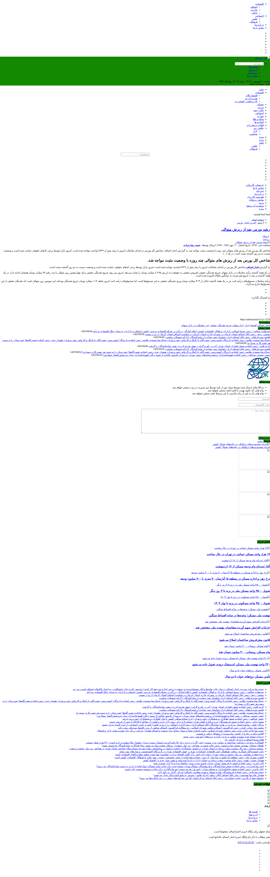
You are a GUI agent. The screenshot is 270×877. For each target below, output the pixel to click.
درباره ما (259, 24)
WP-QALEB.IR (246, 842)
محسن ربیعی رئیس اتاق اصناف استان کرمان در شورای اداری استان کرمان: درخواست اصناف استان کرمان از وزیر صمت (207, 334)
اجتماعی (259, 16)
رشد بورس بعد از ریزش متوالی (245, 229)
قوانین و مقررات (255, 125)
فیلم (261, 143)
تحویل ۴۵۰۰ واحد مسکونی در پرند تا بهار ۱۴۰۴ (242, 603)
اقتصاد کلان (251, 95)
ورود (261, 202)
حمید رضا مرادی (191, 245)
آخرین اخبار (250, 222)
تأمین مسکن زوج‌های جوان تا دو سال (247, 676)
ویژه (261, 137)
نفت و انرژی (251, 98)
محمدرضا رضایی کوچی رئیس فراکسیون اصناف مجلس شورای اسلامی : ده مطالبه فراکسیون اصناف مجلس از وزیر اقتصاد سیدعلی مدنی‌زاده (191, 727)
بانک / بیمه (258, 110)
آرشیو (261, 441)
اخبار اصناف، (253, 267)
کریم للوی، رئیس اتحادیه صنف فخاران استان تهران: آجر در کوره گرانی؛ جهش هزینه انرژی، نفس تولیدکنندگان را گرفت (209, 346)
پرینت (266, 239)
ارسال (265, 236)
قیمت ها (253, 67)
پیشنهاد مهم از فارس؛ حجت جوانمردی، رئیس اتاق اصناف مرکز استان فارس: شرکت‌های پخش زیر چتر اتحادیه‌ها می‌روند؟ (201, 778)
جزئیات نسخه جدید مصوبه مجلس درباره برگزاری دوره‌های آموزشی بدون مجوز (223, 736)
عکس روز (258, 128)
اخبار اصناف (263, 325)
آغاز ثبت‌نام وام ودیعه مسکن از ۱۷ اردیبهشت (242, 566)
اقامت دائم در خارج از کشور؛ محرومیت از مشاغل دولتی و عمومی (230, 733)
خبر (207, 325)
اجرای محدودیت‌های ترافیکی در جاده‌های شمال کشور (242, 447)
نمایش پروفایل (256, 200)
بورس (261, 107)
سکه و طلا (258, 119)
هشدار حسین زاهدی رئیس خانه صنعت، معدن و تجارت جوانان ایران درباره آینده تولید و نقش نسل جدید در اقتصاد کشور (203, 760)
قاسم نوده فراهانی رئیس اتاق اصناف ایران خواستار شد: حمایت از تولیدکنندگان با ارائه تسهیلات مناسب (217, 337)
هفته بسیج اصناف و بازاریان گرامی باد (244, 739)
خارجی (254, 10)
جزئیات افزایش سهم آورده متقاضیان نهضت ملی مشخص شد (232, 627)
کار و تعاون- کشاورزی (246, 101)
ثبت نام (260, 191)
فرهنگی (253, 21)
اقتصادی (259, 4)
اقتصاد (253, 325)
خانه (261, 89)
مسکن (260, 104)
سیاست (253, 134)
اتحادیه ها (259, 122)
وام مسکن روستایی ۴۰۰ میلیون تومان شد (244, 652)
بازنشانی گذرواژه (255, 185)
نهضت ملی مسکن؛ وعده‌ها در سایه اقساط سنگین (239, 615)
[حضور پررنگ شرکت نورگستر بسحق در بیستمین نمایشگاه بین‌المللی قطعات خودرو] (254, 536)
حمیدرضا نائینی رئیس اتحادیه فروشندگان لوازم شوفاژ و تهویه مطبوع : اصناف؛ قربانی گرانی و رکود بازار (211, 772)
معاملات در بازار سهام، (193, 325)
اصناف (254, 7)
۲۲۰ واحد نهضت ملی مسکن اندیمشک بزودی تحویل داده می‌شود (231, 664)
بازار (255, 131)
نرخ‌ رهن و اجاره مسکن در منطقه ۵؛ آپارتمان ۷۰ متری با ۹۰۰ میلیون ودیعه (225, 578)
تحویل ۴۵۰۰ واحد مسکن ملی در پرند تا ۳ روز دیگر (240, 590)
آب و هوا (253, 70)
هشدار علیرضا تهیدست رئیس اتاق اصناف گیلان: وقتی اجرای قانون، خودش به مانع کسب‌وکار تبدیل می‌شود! (209, 775)
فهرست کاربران (255, 197)
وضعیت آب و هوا (255, 205)
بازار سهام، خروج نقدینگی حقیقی (227, 325)
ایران (246, 325)
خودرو (260, 116)
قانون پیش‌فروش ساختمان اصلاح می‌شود (244, 639)
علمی (255, 18)
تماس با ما (258, 27)
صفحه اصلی (257, 219)
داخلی (254, 13)
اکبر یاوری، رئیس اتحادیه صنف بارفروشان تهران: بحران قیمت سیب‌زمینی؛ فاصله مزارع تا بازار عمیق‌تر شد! (208, 763)
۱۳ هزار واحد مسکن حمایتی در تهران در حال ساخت (238, 554)
